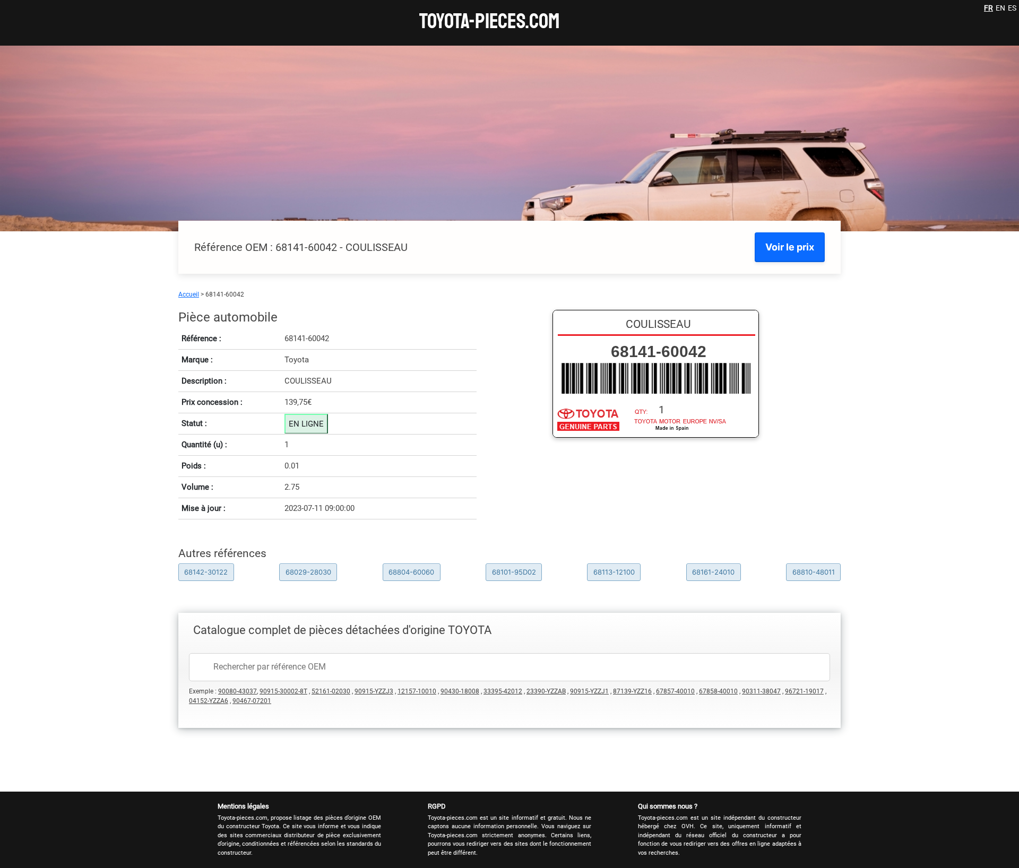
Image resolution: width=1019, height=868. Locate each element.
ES (1012, 8)
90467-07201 (251, 701)
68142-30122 (206, 572)
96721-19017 (804, 691)
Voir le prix (789, 247)
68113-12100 (614, 572)
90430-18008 (460, 691)
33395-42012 (502, 691)
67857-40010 (675, 691)
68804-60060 (411, 572)
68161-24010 (713, 572)
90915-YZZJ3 (374, 691)
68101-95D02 (514, 572)
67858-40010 (718, 691)
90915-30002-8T (283, 691)
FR (988, 8)
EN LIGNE (306, 424)
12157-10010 (417, 691)
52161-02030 (331, 691)
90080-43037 (237, 691)
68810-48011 (813, 572)
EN (1000, 8)
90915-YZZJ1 (589, 691)
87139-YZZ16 (632, 691)
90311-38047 (761, 691)
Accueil (188, 294)
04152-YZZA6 (208, 701)
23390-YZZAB (546, 691)
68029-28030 (308, 572)
